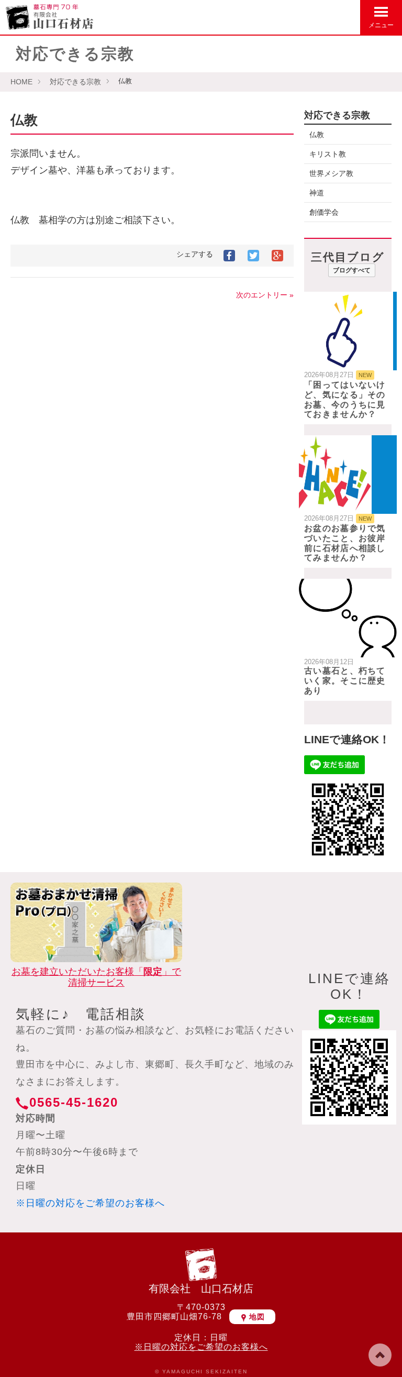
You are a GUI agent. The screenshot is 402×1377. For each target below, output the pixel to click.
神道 (316, 193)
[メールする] (322, 16)
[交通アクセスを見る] (297, 16)
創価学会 (324, 212)
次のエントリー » (265, 295)
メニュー (381, 25)
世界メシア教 (331, 173)
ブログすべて (352, 270)
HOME (21, 82)
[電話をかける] (347, 16)
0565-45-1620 (73, 1102)
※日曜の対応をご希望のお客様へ (90, 1203)
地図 (257, 1317)
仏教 (316, 134)
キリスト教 (327, 154)
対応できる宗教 (75, 82)
